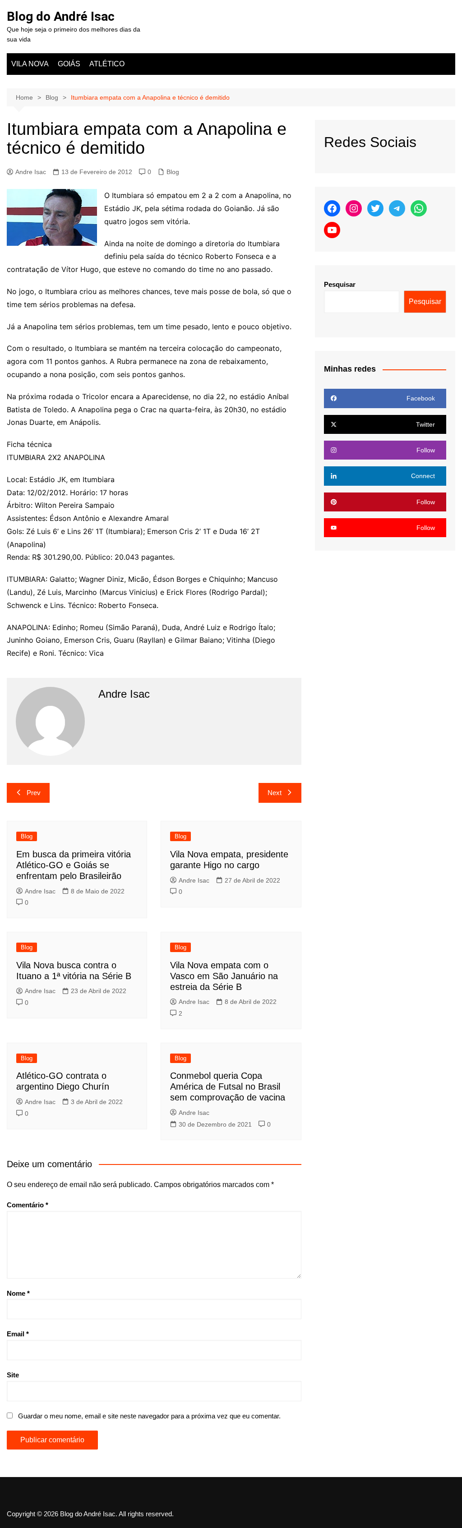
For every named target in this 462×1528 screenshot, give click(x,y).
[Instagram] (354, 208)
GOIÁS (69, 64)
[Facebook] (332, 208)
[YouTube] (332, 230)
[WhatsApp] (419, 208)
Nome (18, 1293)
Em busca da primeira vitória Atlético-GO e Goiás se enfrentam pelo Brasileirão (73, 865)
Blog (172, 171)
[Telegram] (397, 208)
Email (18, 1334)
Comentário (27, 1205)
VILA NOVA (30, 64)
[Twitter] (375, 208)
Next (275, 792)
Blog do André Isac (61, 16)
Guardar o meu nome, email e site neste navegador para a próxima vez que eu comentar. (149, 1416)
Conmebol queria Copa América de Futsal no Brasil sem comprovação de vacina (227, 1086)
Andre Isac (30, 171)
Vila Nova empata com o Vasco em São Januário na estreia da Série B (224, 976)
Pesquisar (340, 284)
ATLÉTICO (107, 64)
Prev (34, 792)
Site (13, 1375)
